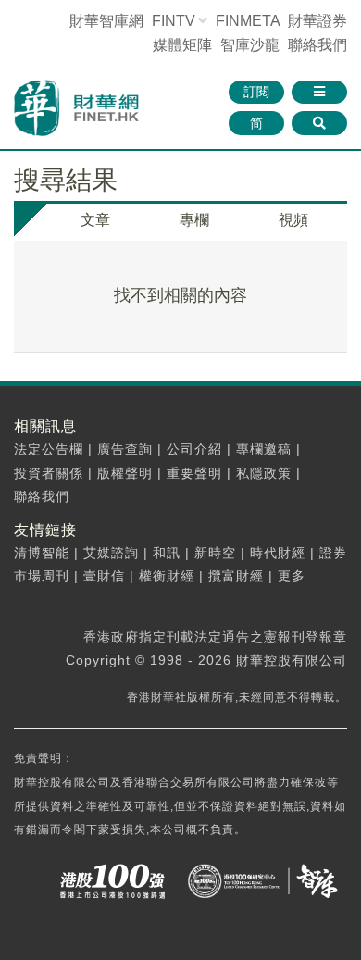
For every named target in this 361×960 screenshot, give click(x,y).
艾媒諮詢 (111, 552)
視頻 (293, 220)
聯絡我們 (317, 45)
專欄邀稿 (264, 449)
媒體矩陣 (182, 45)
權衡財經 (166, 575)
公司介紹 (194, 449)
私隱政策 (264, 473)
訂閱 (256, 91)
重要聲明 (194, 473)
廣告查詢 (125, 449)
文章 (95, 220)
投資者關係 (48, 473)
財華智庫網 (106, 21)
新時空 (215, 552)
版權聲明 (125, 473)
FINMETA (248, 21)
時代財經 (277, 552)
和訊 (166, 552)
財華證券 (317, 21)
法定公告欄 (48, 449)
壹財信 (104, 575)
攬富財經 (236, 575)
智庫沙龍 (250, 45)
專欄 (194, 220)
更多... (298, 575)
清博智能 (41, 552)
